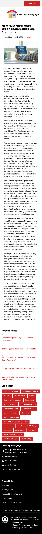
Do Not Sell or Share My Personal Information (21, 510)
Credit (29, 37)
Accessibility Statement (12, 494)
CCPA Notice (7, 498)
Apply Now (31, 3)
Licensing (5, 485)
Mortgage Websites (18, 525)
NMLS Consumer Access (12, 502)
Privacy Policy (7, 490)
